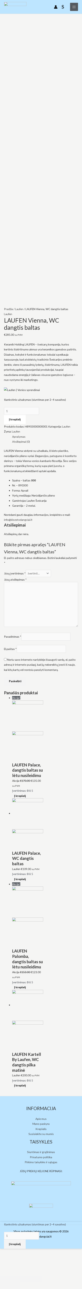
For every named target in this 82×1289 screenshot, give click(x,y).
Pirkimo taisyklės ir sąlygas (41, 1162)
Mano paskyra (41, 1123)
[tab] (45, 436)
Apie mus (41, 1118)
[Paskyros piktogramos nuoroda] (56, 7)
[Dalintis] (15, 1279)
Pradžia (8, 309)
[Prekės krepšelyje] (64, 7)
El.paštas (10, 649)
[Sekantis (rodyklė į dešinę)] (15, 1286)
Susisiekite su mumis (41, 1134)
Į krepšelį (15, 419)
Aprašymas (18, 436)
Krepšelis (41, 1129)
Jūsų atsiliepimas (15, 579)
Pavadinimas (12, 636)
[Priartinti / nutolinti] (37, 1279)
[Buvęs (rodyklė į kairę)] (5, 1286)
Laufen (19, 309)
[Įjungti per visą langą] (26, 1279)
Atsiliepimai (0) (21, 441)
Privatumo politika (41, 1157)
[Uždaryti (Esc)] (5, 1279)
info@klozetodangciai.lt (18, 519)
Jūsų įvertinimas (15, 573)
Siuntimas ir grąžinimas (41, 1152)
